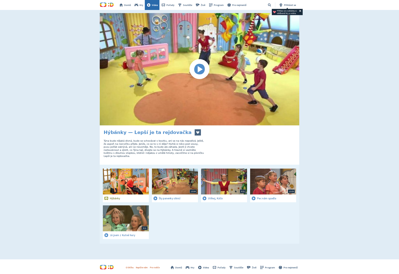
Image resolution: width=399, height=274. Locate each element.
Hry (141, 5)
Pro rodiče (155, 267)
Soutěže (187, 5)
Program (219, 5)
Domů (127, 5)
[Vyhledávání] (269, 5)
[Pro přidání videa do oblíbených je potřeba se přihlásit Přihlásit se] (198, 132)
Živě (203, 5)
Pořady (170, 5)
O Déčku (130, 267)
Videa (155, 5)
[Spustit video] (199, 69)
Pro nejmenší (239, 5)
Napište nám (141, 267)
